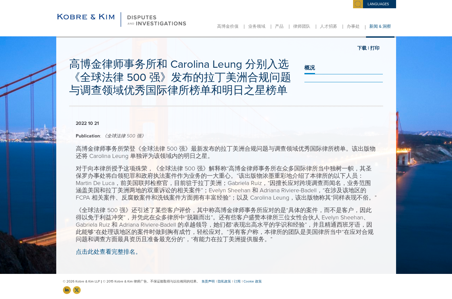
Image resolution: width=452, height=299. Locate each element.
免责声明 (208, 281)
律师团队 (301, 26)
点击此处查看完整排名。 (108, 251)
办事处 (353, 26)
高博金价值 (228, 26)
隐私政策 (224, 281)
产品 (279, 26)
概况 (309, 67)
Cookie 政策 (253, 281)
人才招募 (328, 26)
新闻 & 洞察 (380, 26)
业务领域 (256, 26)
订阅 (237, 281)
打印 (375, 48)
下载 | (363, 48)
